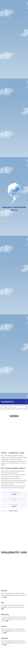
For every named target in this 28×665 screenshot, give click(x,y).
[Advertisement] (14, 433)
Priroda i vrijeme (13, 510)
